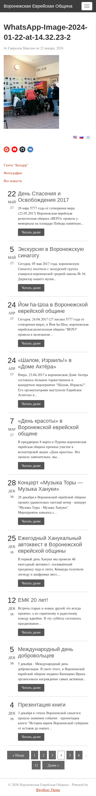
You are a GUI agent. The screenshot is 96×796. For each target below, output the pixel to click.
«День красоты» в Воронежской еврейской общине (48, 427)
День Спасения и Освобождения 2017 (43, 196)
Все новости (13, 180)
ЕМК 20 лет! (33, 600)
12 (36, 765)
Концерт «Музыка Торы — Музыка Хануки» (50, 485)
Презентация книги (41, 705)
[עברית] (88, 136)
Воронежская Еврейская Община (38, 6)
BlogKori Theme (48, 789)
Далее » (53, 765)
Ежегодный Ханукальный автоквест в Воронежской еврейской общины (50, 544)
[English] (75, 136)
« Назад (18, 755)
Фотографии (13, 173)
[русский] (81, 136)
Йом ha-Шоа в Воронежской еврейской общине (53, 308)
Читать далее (31, 232)
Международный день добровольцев (45, 652)
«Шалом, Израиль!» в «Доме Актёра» (45, 363)
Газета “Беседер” (16, 165)
